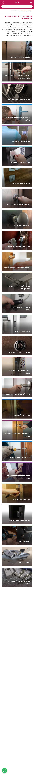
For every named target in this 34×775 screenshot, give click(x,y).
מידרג (17, 2)
